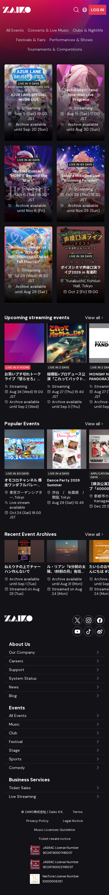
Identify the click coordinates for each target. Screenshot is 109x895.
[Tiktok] (88, 631)
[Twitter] (77, 620)
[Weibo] (100, 631)
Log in (97, 9)
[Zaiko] (17, 10)
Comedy (17, 767)
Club (13, 732)
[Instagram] (88, 620)
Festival (16, 741)
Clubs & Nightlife (88, 30)
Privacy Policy (37, 821)
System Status (23, 678)
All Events (15, 30)
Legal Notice (73, 821)
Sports (15, 758)
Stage (14, 750)
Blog (13, 695)
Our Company (22, 652)
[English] (84, 10)
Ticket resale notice (54, 838)
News (14, 687)
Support (16, 669)
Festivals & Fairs (31, 39)
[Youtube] (77, 631)
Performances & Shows (71, 39)
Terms (78, 812)
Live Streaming (22, 796)
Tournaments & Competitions (54, 49)
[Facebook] (100, 620)
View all (92, 318)
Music (14, 724)
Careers (16, 660)
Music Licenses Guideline (54, 830)
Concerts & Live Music (48, 30)
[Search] (76, 9)
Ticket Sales (20, 787)
